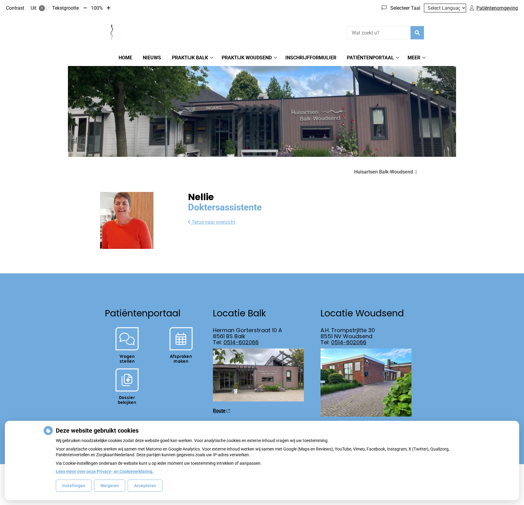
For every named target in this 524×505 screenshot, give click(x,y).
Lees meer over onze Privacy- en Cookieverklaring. (104, 471)
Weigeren (109, 485)
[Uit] (44, 8)
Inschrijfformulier (310, 58)
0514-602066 (241, 342)
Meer (414, 58)
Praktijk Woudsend (247, 58)
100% (97, 8)
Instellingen (73, 485)
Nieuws (152, 58)
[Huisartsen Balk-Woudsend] (111, 31)
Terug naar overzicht (212, 222)
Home (125, 58)
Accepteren (145, 485)
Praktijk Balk (190, 58)
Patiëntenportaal (370, 58)
